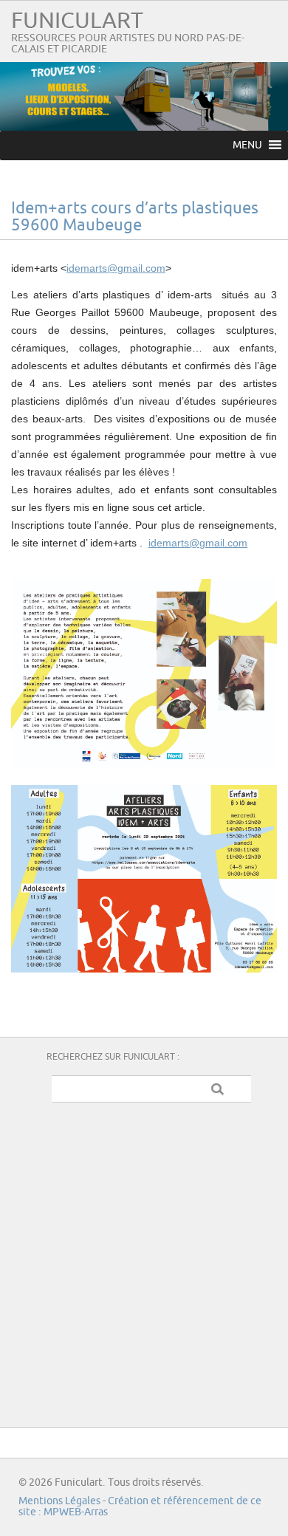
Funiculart (77, 21)
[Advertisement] (144, 1261)
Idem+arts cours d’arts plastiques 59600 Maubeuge (134, 217)
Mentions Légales (59, 1500)
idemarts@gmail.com (115, 268)
